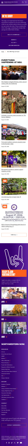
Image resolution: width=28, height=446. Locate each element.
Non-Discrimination (5, 439)
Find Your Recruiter (5, 410)
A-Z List (13, 42)
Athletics (3, 386)
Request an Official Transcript (8, 367)
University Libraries (5, 373)
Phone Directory (5, 362)
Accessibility (12, 439)
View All (13, 235)
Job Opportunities (5, 395)
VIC (2, 376)
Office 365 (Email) (5, 360)
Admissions (4, 408)
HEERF (3, 356)
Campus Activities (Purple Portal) (8, 388)
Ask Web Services (14, 45)
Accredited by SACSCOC (11, 437)
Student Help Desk (5, 369)
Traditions (3, 399)
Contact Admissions (13, 425)
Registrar (3, 414)
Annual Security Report (6, 354)
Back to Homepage (13, 34)
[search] (23, 2)
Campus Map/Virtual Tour (6, 391)
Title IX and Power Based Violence (9, 371)
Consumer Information (6, 393)
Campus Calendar (5, 378)
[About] (14, 330)
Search (13, 39)
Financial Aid (4, 412)
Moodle (3, 358)
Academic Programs (5, 384)
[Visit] (14, 312)
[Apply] (14, 295)
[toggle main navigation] (26, 2)
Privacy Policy (17, 439)
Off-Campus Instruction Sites (7, 397)
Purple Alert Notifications (6, 365)
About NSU (3, 406)
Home (2, 51)
